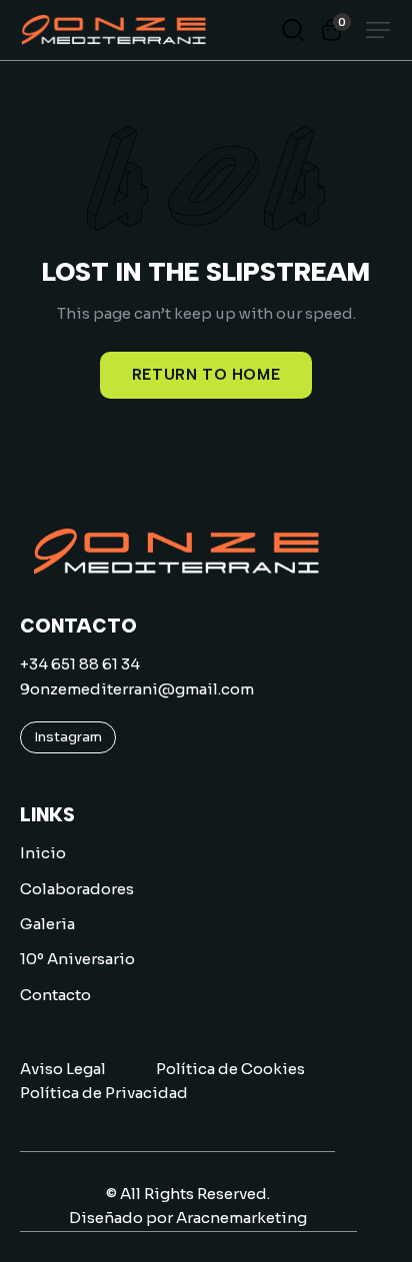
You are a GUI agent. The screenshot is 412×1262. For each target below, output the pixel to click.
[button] (378, 30)
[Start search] (293, 28)
